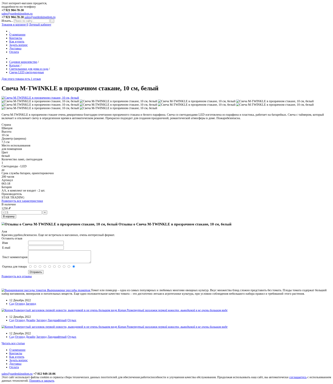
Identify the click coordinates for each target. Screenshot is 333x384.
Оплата (14, 52)
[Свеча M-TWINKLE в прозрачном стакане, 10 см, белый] (40, 97)
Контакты (15, 38)
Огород (20, 303)
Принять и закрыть (41, 380)
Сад (11, 303)
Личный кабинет (40, 24)
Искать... (7, 20)
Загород (31, 303)
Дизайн (30, 320)
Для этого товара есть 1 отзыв (21, 78)
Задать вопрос (18, 45)
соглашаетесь (298, 377)
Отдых (71, 320)
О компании (17, 34)
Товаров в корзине (15, 24)
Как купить (16, 41)
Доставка (15, 48)
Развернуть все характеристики (22, 200)
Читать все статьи (13, 343)
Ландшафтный (57, 320)
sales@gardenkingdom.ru (17, 13)
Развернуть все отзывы (17, 276)
